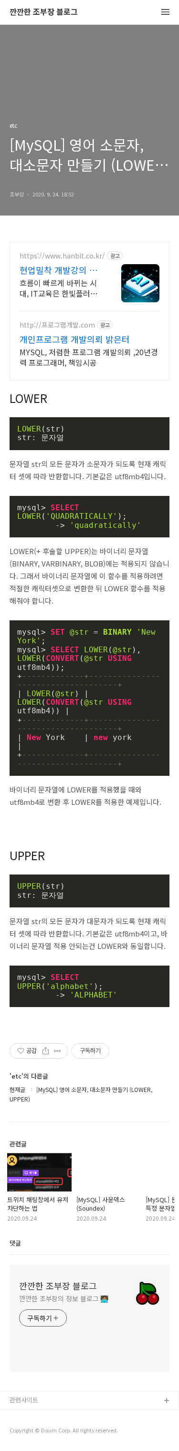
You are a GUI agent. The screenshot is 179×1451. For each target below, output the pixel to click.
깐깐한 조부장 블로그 (44, 12)
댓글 (15, 1242)
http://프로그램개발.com (57, 325)
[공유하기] (46, 1051)
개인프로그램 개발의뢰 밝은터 (75, 339)
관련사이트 (24, 1399)
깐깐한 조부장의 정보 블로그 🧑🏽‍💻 (63, 1298)
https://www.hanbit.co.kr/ (62, 256)
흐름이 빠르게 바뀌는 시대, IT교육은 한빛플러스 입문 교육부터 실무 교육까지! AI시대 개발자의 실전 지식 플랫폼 (59, 287)
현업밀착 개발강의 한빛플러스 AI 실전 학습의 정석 (59, 270)
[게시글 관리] (57, 1051)
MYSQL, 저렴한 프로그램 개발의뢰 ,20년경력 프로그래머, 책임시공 (89, 357)
